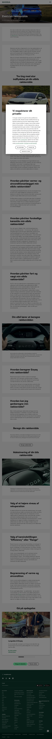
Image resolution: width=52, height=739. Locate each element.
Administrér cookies (26, 151)
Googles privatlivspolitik (30, 143)
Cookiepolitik (23, 139)
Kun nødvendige (20, 147)
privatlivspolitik (19, 143)
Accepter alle (31, 147)
